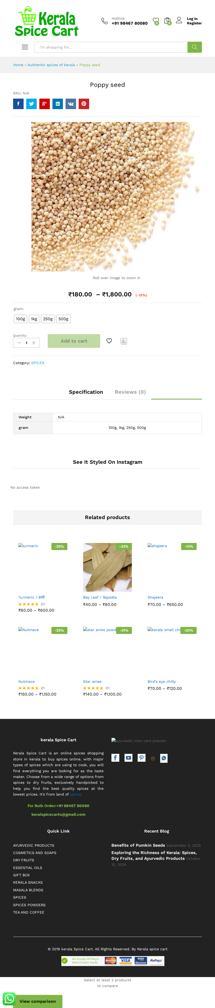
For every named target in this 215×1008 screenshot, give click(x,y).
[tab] (86, 394)
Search (194, 47)
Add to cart (74, 341)
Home (18, 65)
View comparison (38, 1001)
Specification (86, 391)
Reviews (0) (130, 391)
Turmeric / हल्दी (31, 597)
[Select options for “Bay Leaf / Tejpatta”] (94, 587)
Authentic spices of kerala (51, 65)
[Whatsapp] (164, 758)
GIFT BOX (21, 875)
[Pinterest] (141, 758)
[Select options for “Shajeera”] (159, 587)
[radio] (20, 319)
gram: (19, 309)
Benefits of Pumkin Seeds (138, 845)
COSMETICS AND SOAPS (34, 853)
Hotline (118, 18)
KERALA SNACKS (28, 882)
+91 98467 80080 (72, 805)
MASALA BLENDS (28, 890)
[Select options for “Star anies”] (94, 671)
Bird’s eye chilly (162, 681)
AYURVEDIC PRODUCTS (33, 845)
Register (194, 23)
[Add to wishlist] (109, 341)
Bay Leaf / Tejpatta (100, 597)
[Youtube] (128, 758)
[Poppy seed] (18, 104)
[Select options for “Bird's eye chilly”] (159, 671)
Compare (124, 341)
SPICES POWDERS (29, 905)
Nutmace (26, 681)
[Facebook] (115, 758)
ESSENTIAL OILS (27, 868)
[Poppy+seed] (31, 104)
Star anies (92, 681)
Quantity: (20, 335)
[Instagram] (153, 758)
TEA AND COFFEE (28, 912)
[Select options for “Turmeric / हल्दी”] (29, 587)
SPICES (37, 363)
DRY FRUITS (23, 860)
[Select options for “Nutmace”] (29, 671)
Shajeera (155, 597)
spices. (76, 794)
